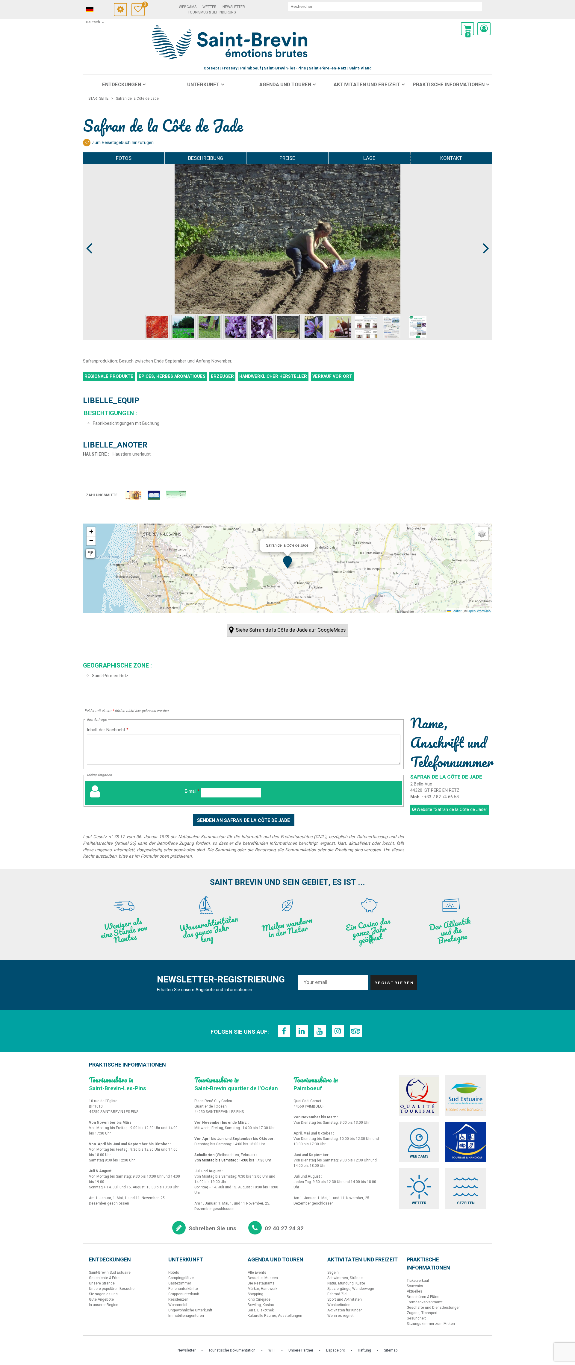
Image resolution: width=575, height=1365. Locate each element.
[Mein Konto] (484, 29)
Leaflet (456, 610)
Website (452, 809)
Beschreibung (205, 158)
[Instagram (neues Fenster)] (338, 1031)
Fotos (123, 158)
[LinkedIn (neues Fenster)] (302, 1031)
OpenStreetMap (479, 610)
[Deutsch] (98, 10)
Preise (287, 158)
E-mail (192, 791)
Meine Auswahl (144, 5)
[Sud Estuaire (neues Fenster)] (465, 1095)
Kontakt (451, 158)
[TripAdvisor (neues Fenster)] (356, 1031)
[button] (467, 29)
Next (483, 237)
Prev (89, 237)
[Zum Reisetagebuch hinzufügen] (86, 142)
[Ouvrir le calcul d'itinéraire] (90, 553)
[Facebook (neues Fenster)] (284, 1031)
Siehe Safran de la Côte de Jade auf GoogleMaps (291, 630)
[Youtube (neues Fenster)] (320, 1031)
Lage (369, 158)
